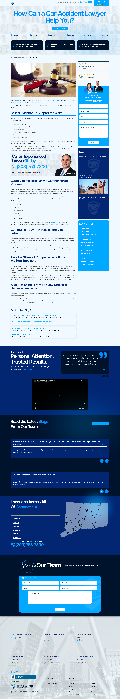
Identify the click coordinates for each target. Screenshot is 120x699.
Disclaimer (18, 694)
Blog (92, 678)
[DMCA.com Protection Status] (15, 681)
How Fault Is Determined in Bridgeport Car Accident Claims (32, 322)
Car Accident (85, 231)
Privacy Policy (13, 694)
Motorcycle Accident (88, 245)
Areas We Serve (70, 5)
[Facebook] (12, 672)
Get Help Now (101, 2)
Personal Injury (86, 253)
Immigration (84, 237)
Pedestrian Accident (87, 250)
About (50, 5)
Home (11, 57)
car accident (17, 100)
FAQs (14, 57)
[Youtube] (17, 672)
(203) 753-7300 (86, 2)
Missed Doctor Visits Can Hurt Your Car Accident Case (30, 328)
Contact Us (89, 5)
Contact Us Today (60, 28)
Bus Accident (85, 228)
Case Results (94, 686)
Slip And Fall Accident (88, 261)
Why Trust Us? (82, 68)
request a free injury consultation (45, 302)
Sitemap (21, 694)
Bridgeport (71, 683)
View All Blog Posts (101, 424)
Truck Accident (86, 267)
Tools (92, 694)
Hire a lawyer (56, 100)
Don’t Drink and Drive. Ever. (21, 334)
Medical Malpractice (87, 242)
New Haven (71, 691)
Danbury (71, 689)
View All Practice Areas (52, 683)
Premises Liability (86, 256)
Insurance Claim (86, 239)
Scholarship (93, 683)
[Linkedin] (14, 672)
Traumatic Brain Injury (88, 264)
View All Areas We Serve (74, 694)
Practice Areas (59, 5)
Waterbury (71, 678)
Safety (83, 258)
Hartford (71, 681)
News (82, 248)
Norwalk (71, 686)
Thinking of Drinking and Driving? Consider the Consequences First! (34, 315)
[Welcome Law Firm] (18, 3)
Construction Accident (88, 234)
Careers (93, 689)
